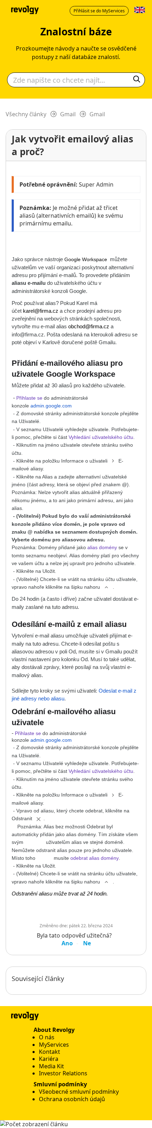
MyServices (54, 1044)
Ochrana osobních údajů (72, 1099)
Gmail (68, 114)
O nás (46, 1037)
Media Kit (51, 1066)
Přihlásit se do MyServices (99, 11)
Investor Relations (63, 1073)
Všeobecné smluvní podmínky (79, 1091)
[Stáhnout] (63, 574)
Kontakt (49, 1052)
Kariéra (48, 1059)
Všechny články (26, 114)
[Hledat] (136, 80)
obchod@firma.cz (88, 326)
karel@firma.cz (40, 311)
